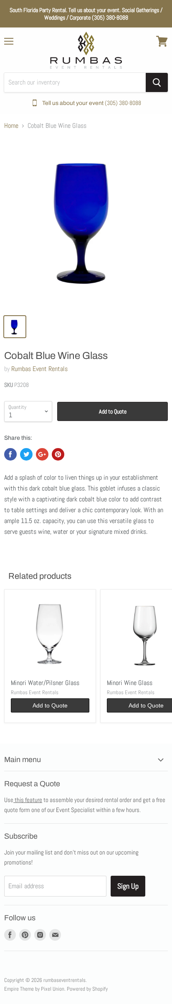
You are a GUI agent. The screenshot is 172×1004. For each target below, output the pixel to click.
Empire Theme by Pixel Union (34, 988)
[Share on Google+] (42, 454)
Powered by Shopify (87, 988)
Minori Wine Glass (129, 682)
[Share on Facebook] (10, 454)
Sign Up (128, 886)
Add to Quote (112, 411)
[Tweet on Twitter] (26, 454)
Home (11, 126)
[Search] (157, 82)
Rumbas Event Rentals (39, 368)
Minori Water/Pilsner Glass (45, 682)
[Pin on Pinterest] (58, 454)
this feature (27, 800)
